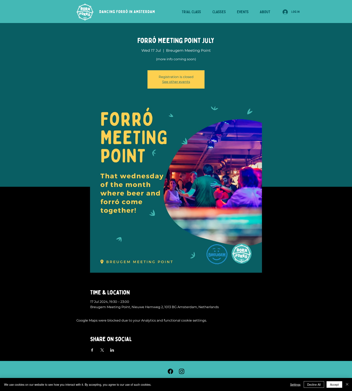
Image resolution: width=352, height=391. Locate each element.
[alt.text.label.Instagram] (181, 371)
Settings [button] (295, 384)
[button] (265, 12)
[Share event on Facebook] (92, 350)
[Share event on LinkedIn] (112, 350)
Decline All (314, 384)
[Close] (347, 384)
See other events (176, 82)
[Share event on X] (102, 350)
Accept (334, 384)
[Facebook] (170, 371)
